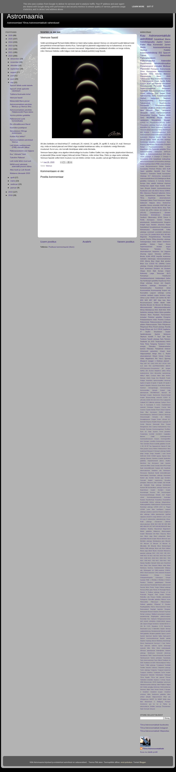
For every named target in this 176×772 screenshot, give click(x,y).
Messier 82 (159, 305)
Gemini (159, 220)
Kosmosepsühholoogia (147, 495)
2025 (10, 39)
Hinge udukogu (146, 283)
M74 (147, 526)
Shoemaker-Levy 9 (146, 628)
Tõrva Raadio (145, 677)
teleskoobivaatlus (162, 63)
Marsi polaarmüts (160, 536)
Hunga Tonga (149, 453)
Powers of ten (165, 592)
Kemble (151, 478)
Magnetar (143, 237)
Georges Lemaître (149, 441)
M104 (158, 234)
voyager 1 (152, 361)
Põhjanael (157, 604)
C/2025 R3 (149, 400)
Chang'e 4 (149, 157)
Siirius (168, 193)
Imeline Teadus (158, 115)
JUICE (168, 186)
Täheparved (144, 675)
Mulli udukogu (149, 548)
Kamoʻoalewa (144, 475)
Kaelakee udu (157, 470)
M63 (169, 524)
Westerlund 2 (150, 701)
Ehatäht (154, 422)
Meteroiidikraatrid (163, 108)
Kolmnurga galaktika (147, 142)
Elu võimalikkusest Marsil (20, 124)
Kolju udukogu (156, 485)
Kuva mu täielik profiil (148, 752)
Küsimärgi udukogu (146, 507)
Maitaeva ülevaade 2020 (20, 173)
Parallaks (156, 315)
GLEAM (151, 434)
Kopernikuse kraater (147, 490)
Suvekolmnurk (150, 195)
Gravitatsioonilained (147, 278)
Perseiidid (158, 86)
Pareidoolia (153, 585)
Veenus (49, 166)
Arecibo (154, 208)
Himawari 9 (150, 451)
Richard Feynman (164, 611)
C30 (154, 400)
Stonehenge (166, 641)
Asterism (143, 388)
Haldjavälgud (160, 278)
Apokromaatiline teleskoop (161, 380)
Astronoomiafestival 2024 (157, 154)
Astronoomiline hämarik (148, 390)
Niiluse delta (162, 565)
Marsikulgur (150, 144)
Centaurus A (152, 181)
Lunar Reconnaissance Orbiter (152, 166)
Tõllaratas (150, 349)
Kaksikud (151, 473)
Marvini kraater (152, 538)
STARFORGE (160, 621)
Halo (169, 446)
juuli (12, 76)
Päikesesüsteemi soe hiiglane (22, 151)
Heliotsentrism (162, 448)
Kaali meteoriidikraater (147, 468)
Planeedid (145, 69)
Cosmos (142, 409)
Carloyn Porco (165, 402)
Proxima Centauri (164, 320)
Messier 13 (148, 543)
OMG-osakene (159, 570)
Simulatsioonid (155, 631)
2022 (10, 49)
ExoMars (167, 429)
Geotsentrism (160, 441)
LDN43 (156, 507)
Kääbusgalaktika (145, 504)
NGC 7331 (151, 560)
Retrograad (143, 611)
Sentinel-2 (156, 624)
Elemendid (156, 424)
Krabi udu (166, 125)
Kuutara (142, 499)
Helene (155, 448)
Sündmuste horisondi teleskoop (159, 653)
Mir (149, 546)
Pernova (142, 590)
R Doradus (166, 604)
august (13, 72)
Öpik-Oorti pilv (144, 709)
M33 (141, 300)
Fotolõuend (166, 276)
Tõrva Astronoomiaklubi (160, 113)
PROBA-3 (161, 580)
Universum (161, 200)
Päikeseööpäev (165, 602)
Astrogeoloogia (153, 388)
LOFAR (142, 509)
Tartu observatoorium (147, 660)
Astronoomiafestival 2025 (161, 132)
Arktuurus (154, 385)
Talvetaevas (144, 249)
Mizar (159, 546)
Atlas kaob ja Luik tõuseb (20, 170)
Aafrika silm (144, 370)
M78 (154, 526)
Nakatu (142, 563)
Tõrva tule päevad (157, 677)
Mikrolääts (143, 546)
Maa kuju (162, 300)
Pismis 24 (156, 590)
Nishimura (143, 568)
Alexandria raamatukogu (162, 373)
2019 (10, 192)
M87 (155, 300)
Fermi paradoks (164, 431)
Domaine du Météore (161, 417)
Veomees (143, 689)
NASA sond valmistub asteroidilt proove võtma (20, 165)
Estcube (142, 429)
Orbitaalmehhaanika (146, 577)
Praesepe (143, 594)
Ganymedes (145, 115)
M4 (163, 524)
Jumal (152, 465)
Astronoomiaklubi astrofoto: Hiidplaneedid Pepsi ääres (21, 111)
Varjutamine (156, 120)
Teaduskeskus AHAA (163, 341)
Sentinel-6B (163, 624)
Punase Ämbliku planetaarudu (160, 597)
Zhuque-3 (143, 361)
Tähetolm (151, 675)
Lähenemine (151, 519)
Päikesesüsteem (147, 58)
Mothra (142, 548)
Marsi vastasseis (157, 127)
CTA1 (161, 400)
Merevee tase (166, 538)
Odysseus (147, 193)
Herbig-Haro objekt (147, 186)
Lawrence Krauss (157, 512)
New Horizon (146, 110)
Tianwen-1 (144, 174)
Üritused (152, 709)
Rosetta (167, 327)
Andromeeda (165, 69)
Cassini (143, 83)
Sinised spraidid (165, 631)
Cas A (142, 405)
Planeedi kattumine (158, 193)
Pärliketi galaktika (146, 604)
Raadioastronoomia (156, 147)
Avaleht (87, 241)
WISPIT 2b (153, 699)
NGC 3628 (158, 310)
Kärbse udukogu (155, 502)
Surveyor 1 (157, 643)
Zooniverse (143, 704)
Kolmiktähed (166, 485)
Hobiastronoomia (157, 222)
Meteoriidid (165, 55)
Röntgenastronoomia (163, 619)
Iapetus (159, 456)
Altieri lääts (161, 375)
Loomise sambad (146, 295)
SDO (164, 169)
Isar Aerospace (153, 463)
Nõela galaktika (164, 312)
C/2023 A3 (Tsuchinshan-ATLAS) (152, 123)
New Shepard (152, 565)
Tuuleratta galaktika (159, 149)
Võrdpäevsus (144, 699)
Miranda (153, 546)
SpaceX (166, 53)
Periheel (152, 169)
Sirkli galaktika (144, 633)
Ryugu (142, 329)
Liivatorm (149, 517)
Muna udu (158, 548)
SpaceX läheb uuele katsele (21, 85)
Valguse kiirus (155, 203)
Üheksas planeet (163, 361)
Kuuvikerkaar (150, 499)
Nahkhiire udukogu (147, 312)
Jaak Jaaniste (165, 463)
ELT (169, 419)
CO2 (157, 400)
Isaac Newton (151, 225)
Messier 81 (151, 305)
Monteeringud (166, 546)
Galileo (148, 140)
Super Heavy (164, 244)
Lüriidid (153, 234)
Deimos (167, 181)
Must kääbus (166, 548)
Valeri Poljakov (161, 684)
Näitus (156, 312)
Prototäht (167, 144)
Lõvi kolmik (160, 298)
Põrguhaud (144, 327)
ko (157, 704)
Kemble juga (159, 478)
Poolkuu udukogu (153, 592)
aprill (12, 178)
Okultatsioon (144, 575)
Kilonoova (150, 482)
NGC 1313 (155, 553)
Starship (143, 74)
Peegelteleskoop (155, 237)
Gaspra (156, 439)
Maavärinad (158, 529)
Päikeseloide (144, 322)
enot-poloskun (126, 762)
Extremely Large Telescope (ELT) (155, 273)
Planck (168, 590)
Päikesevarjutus (147, 61)
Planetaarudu (145, 76)
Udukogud (144, 200)
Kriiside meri (160, 495)
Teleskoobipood (161, 662)
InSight (142, 225)
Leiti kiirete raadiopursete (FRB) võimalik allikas (20, 146)
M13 (162, 234)
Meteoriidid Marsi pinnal (19, 101)
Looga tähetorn (157, 517)
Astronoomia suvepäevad (161, 176)
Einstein (167, 213)
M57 (150, 300)
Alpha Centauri (151, 375)
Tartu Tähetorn (165, 339)
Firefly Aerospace (147, 220)
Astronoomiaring (165, 388)
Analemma (166, 256)
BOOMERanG (155, 392)
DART (168, 123)
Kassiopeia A (164, 285)
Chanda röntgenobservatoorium (158, 266)
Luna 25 (147, 234)
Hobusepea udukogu (147, 125)
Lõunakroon (158, 521)
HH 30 (144, 446)
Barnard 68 (166, 392)
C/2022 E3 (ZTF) (146, 210)
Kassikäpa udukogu (155, 475)
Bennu (160, 208)
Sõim (148, 648)
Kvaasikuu (158, 499)
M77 (151, 526)
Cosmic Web (166, 407)
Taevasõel (167, 655)
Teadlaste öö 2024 (150, 662)
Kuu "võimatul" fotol (18, 154)
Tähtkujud (167, 675)
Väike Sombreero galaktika (156, 694)
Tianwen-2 (161, 344)
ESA (150, 159)
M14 (156, 524)
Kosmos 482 (155, 492)
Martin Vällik (165, 303)
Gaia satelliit (151, 183)
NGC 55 (146, 555)
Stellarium (166, 334)
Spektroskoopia (145, 334)
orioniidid (156, 205)
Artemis (158, 74)
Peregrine (167, 317)
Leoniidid (158, 232)
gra (150, 704)
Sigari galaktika (146, 171)
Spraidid (157, 171)
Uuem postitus (48, 241)
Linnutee (158, 66)
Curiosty (161, 181)
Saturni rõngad (147, 624)
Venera (149, 205)
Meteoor (167, 74)
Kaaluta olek (159, 468)
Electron (148, 424)
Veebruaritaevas (165, 687)
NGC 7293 (143, 560)
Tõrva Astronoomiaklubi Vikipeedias (154, 731)
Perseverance (146, 66)
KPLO (165, 465)
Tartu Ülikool (158, 660)
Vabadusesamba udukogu (148, 684)
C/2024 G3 (158, 210)
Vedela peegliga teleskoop (151, 687)
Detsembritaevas (145, 414)
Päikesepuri (154, 602)
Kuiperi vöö (166, 290)
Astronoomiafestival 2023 (149, 178)
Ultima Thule (152, 200)
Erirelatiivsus (155, 215)
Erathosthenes (162, 426)
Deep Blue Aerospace (148, 412)
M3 (166, 234)
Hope (157, 186)
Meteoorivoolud (164, 71)
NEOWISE (150, 118)
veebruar (14, 184)
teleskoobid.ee (144, 706)
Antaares (148, 208)
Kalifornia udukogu (148, 285)
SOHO (146, 621)
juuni (12, 79)
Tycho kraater (165, 672)
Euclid (158, 137)
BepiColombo (165, 103)
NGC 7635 (159, 560)
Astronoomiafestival (157, 91)
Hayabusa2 (162, 281)
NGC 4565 (166, 310)
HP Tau (149, 446)
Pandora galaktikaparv (155, 582)
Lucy (142, 234)
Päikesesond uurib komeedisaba (17, 120)
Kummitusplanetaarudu (154, 497)
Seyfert (147, 332)
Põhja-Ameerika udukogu (161, 239)
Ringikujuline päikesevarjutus (160, 616)
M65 (141, 526)
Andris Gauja (150, 378)
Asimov (168, 385)
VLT (149, 176)
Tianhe (142, 665)
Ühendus (158, 254)
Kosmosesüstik (158, 230)
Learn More (138, 6)
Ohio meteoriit (159, 572)
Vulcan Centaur (164, 356)
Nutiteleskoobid (159, 568)
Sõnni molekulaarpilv (163, 648)
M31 (168, 234)
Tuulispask (157, 672)
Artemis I (147, 132)
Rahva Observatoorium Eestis (160, 607)
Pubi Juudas (159, 594)
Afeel (142, 208)
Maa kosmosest (157, 79)
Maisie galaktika (146, 531)
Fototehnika (144, 434)
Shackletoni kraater (162, 332)
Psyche (148, 239)
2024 (10, 42)
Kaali (168, 465)
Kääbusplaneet (155, 504)
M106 (152, 524)
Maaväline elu (145, 127)
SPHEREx (152, 621)
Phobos (159, 169)
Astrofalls (143, 259)
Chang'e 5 (158, 157)
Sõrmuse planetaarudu (147, 650)
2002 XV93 (154, 363)
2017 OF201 (163, 363)
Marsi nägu (148, 536)
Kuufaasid (143, 191)
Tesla (142, 344)
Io (155, 161)
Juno (142, 118)
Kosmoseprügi (156, 290)
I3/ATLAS (143, 456)
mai (12, 82)
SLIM (168, 169)
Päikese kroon (165, 599)
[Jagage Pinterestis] (71, 162)
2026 (10, 35)
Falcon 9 (167, 217)
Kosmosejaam (166, 492)
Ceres (158, 405)
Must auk (150, 83)
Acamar (151, 370)
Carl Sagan (160, 93)
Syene (160, 645)
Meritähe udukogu (146, 541)
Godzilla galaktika (159, 443)
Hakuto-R (164, 446)
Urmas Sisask (165, 680)
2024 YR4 (147, 366)
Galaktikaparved (163, 96)
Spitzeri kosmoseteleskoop (149, 638)
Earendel (143, 422)
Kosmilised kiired (163, 288)
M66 (144, 526)
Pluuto (159, 118)
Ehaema (148, 422)
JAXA (168, 115)
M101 (157, 191)
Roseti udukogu (159, 327)
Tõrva (160, 130)
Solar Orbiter (157, 242)
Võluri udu (167, 697)
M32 (159, 524)
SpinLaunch (166, 636)
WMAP (160, 699)
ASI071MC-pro (165, 205)
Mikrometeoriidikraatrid (162, 307)
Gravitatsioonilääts (162, 105)
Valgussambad (145, 354)
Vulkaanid (158, 152)
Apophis (148, 385)
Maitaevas (156, 531)
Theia (147, 344)
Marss (167, 39)
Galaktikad (159, 39)
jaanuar (13, 188)
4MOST (168, 366)
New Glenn (144, 565)
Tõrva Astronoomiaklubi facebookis (154, 725)
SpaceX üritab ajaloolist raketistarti (19, 90)
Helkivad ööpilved (163, 183)
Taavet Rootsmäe (158, 655)
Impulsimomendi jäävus (156, 460)
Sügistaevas (161, 195)
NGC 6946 (159, 558)
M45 (146, 300)
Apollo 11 (143, 154)
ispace (150, 254)
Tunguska (154, 670)
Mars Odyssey (161, 534)
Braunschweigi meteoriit (154, 397)
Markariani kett (150, 534)
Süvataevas (144, 655)
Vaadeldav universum (163, 682)
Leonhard (150, 232)
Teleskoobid (145, 103)
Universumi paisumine (149, 351)
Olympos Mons (146, 315)
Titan (157, 110)
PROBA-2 (155, 580)
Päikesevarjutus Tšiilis (154, 324)
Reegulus (167, 609)
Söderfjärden (160, 650)
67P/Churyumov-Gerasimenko (149, 368)
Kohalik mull (161, 482)
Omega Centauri (162, 575)
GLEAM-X (159, 434)
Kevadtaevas (165, 227)
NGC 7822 (166, 560)
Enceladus (144, 215)
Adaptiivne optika (160, 370)
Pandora (142, 582)
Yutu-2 (161, 358)
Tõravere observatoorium (149, 130)
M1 (166, 298)
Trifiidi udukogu (150, 665)
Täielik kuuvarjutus (163, 174)
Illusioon (148, 458)
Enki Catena (153, 426)
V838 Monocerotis (146, 682)
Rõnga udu (149, 329)
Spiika (160, 636)
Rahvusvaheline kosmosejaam (155, 101)
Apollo (162, 81)
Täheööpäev (159, 675)
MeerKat (143, 305)
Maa (149, 44)
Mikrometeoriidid (146, 307)
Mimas (142, 310)
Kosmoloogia (144, 492)
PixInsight (163, 590)
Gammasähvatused (146, 439)
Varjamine (155, 251)
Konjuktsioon (161, 142)
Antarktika (149, 380)
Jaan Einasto (145, 188)
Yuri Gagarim (165, 251)
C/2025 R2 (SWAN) (157, 264)
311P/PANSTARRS (158, 366)
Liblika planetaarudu (157, 514)
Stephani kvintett (146, 337)
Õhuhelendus (166, 706)
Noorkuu (150, 568)
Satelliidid (144, 91)
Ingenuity (159, 125)
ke (154, 704)
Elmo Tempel (165, 424)
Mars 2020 (163, 76)
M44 (165, 524)
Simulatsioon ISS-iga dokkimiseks (18, 132)
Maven (159, 538)
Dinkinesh (155, 414)
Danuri (163, 409)
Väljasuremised (157, 697)
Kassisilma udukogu (163, 161)
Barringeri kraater (146, 395)
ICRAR (153, 456)
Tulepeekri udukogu (164, 667)
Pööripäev (155, 69)
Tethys (168, 662)
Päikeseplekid (147, 81)
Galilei (152, 436)
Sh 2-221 (147, 626)
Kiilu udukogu (165, 140)
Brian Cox (144, 264)
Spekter (155, 636)
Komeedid (158, 44)
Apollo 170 (162, 383)
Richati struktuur (145, 614)
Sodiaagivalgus (145, 242)
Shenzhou (167, 626)
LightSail (167, 514)
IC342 (148, 456)
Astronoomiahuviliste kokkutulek (151, 135)
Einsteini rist (158, 268)
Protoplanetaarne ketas (148, 320)
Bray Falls (166, 208)
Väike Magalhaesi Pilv (149, 358)
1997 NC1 (147, 363)
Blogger (143, 762)
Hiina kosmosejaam (147, 161)
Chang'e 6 (166, 157)
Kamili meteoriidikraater (162, 473)
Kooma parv (166, 487)
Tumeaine (152, 174)
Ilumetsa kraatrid (157, 458)
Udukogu (143, 176)
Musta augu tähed (146, 551)
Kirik (155, 482)
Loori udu (151, 191)
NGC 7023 (166, 558)
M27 (168, 298)
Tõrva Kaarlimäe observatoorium (155, 198)
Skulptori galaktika (155, 633)
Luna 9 (144, 519)
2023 (10, 46)
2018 (10, 195)
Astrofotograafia (147, 42)
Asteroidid (165, 61)
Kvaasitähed (166, 499)
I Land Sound (165, 453)
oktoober (14, 65)
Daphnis (167, 409)
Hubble (162, 186)
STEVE (159, 329)
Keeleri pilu (144, 478)
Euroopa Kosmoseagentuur (155, 429)
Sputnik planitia (165, 638)
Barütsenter (156, 395)
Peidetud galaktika (155, 317)
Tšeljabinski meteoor (162, 349)
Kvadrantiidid (144, 502)
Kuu (142, 35)
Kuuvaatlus (144, 293)
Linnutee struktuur (147, 108)
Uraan (156, 81)
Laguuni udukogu (157, 293)
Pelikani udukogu (165, 587)
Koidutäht (147, 485)
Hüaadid (157, 453)
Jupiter (159, 42)
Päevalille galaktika (154, 599)
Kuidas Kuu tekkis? (17, 136)
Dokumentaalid (144, 417)
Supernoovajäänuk (148, 88)
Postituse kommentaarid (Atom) (61, 247)
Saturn (167, 42)
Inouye (156, 283)
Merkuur (166, 66)
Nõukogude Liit (149, 570)
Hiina (151, 74)
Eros (168, 426)
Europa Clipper (164, 271)
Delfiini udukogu (164, 412)
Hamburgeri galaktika (150, 281)
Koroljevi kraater (164, 490)
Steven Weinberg (157, 641)
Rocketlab (143, 619)
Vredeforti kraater (156, 692)
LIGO (161, 507)
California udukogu (154, 402)
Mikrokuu (167, 305)
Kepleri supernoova (155, 480)
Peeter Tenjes (154, 587)
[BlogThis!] (63, 162)
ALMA (148, 256)
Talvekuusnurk (144, 658)
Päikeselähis (144, 602)
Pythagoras (143, 599)
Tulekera (154, 667)
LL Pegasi (167, 507)
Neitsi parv (160, 563)
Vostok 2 (162, 689)
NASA (168, 91)
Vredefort (146, 692)
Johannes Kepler (164, 225)
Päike (142, 44)
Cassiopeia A (150, 405)
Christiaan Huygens (153, 407)
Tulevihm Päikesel (17, 158)
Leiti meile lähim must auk (20, 161)
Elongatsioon (144, 426)
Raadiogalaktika (145, 607)
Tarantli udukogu (153, 339)
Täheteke (157, 249)
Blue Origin (155, 261)
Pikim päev (149, 590)
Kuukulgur (167, 497)
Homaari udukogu (160, 451)
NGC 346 (163, 553)
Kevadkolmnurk (155, 227)
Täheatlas (152, 346)
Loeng (168, 293)
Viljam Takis (150, 689)
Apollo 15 (149, 383)
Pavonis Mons (144, 587)
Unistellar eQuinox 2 (154, 680)
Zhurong (143, 254)
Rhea (151, 327)
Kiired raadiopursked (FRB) (150, 164)
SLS (155, 329)
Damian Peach (155, 409)
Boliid (168, 81)
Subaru (152, 244)
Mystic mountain (158, 551)
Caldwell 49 (144, 402)
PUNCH (167, 580)
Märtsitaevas (149, 310)
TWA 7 (150, 655)
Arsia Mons (161, 385)
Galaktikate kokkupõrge (161, 159)
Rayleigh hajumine (156, 609)
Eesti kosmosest (146, 268)
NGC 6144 (167, 555)
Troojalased (160, 665)
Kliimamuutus (145, 230)
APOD (153, 256)
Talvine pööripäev (156, 658)
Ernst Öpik (151, 271)
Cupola (148, 409)
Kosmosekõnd (145, 290)
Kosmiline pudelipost (18, 128)
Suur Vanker (166, 643)
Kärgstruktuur (166, 502)
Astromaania (25, 16)
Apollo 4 (168, 383)
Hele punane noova (146, 448)
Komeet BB (143, 487)
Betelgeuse (162, 178)
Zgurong (167, 358)
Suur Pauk (166, 171)
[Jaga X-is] (66, 162)
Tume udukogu (145, 670)
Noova (162, 191)
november (14, 62)
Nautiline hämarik (150, 563)
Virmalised (166, 83)
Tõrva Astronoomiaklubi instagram (154, 728)
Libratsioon (166, 232)
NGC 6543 (151, 558)
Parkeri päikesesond (164, 585)
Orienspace (159, 577)
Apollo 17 (155, 383)
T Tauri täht (160, 337)
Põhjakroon (166, 324)
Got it (150, 6)
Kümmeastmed (165, 504)
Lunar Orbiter (150, 298)
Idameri (164, 456)
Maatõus (150, 529)
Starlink (157, 334)
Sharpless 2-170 (157, 626)
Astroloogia (152, 259)
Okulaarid (167, 572)
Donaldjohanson (145, 419)
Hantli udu (156, 140)
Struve (142, 643)
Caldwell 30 (166, 400)
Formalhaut (144, 276)
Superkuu (167, 127)
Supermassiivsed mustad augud (155, 247)
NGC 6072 (159, 555)
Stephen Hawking (145, 641)
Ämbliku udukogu (155, 706)
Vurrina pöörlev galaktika (20, 115)
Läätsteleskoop (160, 519)
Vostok (156, 689)
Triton (168, 195)
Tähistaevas (145, 79)
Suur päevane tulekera (148, 645)
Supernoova (145, 63)
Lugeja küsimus (160, 295)
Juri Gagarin (165, 283)
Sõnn (153, 648)
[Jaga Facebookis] (68, 162)
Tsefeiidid (167, 665)
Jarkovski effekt (145, 465)
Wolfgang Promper (163, 701)
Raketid (158, 83)
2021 (10, 52)
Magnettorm (166, 529)
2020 (10, 56)
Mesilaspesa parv (159, 541)
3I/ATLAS (167, 152)
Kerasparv (166, 88)
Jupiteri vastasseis (149, 98)
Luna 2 (164, 517)
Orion (142, 71)
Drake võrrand (162, 419)
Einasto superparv (163, 422)
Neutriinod (167, 563)
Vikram (154, 356)
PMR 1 (148, 580)
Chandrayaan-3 (155, 213)
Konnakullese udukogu (155, 487)
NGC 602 (153, 555)
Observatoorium (149, 572)
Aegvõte (159, 256)
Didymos (152, 137)
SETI (141, 621)
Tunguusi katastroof (164, 670)
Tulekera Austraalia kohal (20, 94)
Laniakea (149, 512)
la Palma (163, 704)
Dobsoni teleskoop (164, 414)
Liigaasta (143, 517)
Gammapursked (165, 436)
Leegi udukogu (165, 164)
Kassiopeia (167, 475)
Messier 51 (166, 543)
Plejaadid (166, 86)
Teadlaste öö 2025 (147, 341)
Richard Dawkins (153, 611)
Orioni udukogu (147, 93)
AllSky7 (142, 375)
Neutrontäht (159, 144)
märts (13, 181)
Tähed (143, 55)
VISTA (154, 682)
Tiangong (153, 344)
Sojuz (142, 195)
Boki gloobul (165, 261)
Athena (147, 261)
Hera (168, 281)
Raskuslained (144, 609)
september (15, 69)
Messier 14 (157, 543)
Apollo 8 (142, 385)
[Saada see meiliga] (61, 162)
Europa (142, 183)
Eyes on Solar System (149, 431)
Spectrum (149, 636)
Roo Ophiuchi (151, 619)
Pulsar (142, 147)
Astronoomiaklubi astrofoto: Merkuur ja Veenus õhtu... (21, 105)
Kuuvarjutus (151, 71)
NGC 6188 (143, 558)
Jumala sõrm (159, 465)
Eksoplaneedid (146, 86)
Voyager (167, 120)
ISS (160, 53)
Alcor (151, 373)
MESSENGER (162, 526)
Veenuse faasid (16, 98)
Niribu (168, 565)
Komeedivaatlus (146, 288)
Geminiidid (144, 105)
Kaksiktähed (144, 227)
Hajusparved (156, 446)
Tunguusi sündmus (146, 672)
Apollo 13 (143, 383)
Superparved (149, 643)
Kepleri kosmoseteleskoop (160, 188)
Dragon (153, 419)
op (169, 704)
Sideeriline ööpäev (159, 628)
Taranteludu (166, 658)
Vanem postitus (125, 241)
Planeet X (143, 592)
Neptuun (167, 98)
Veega (154, 354)
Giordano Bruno (149, 443)
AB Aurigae (166, 368)
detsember (15, 59)
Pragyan (150, 594)
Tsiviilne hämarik (145, 667)
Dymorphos (144, 159)
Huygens (167, 222)
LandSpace (159, 509)
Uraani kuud (165, 351)
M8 (157, 526)
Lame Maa (151, 509)
